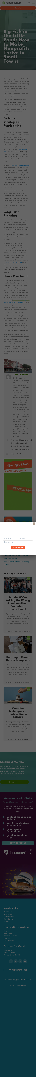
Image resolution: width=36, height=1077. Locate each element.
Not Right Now (18, 551)
